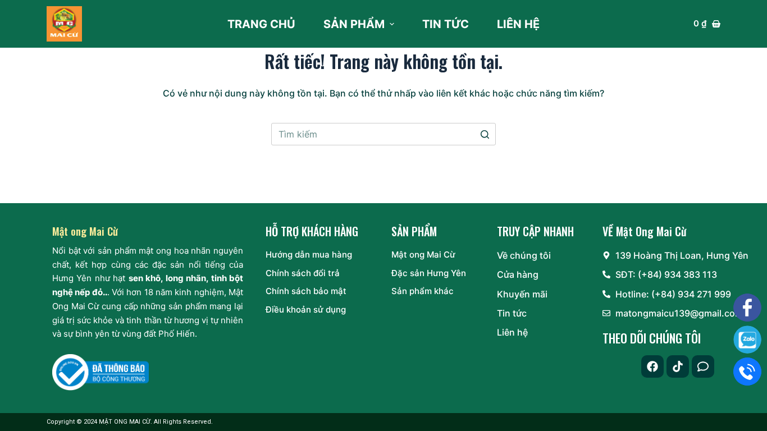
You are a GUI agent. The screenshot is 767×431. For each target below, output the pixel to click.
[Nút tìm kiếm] (484, 134)
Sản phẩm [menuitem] (354, 24)
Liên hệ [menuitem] (518, 24)
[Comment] (703, 366)
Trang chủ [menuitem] (261, 24)
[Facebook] (652, 366)
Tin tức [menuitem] (445, 24)
